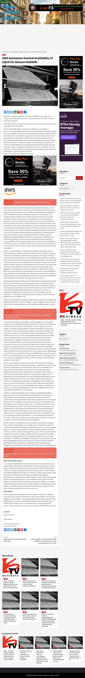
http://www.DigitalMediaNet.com (68, 360)
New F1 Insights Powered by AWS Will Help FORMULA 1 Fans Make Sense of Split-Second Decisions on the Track (44, 540)
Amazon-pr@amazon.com (11, 524)
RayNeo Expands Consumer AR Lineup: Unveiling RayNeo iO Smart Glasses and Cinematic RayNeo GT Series (10, 618)
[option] (71, 312)
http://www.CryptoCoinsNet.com (68, 369)
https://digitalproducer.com (67, 355)
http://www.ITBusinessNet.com (68, 350)
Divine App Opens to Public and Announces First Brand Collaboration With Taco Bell (69, 271)
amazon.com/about (32, 506)
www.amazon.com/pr (10, 526)
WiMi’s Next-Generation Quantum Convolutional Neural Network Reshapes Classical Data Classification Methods (49, 584)
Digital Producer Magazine (11, 12)
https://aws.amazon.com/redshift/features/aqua (18, 154)
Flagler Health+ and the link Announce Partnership (14, 539)
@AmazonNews (51, 506)
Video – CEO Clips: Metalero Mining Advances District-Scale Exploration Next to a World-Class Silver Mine (10, 584)
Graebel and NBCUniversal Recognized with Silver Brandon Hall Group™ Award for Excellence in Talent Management (71, 253)
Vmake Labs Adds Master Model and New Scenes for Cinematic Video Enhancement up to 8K (30, 616)
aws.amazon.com (32, 488)
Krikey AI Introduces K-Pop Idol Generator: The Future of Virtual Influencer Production (30, 583)
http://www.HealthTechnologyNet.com (70, 365)
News (4, 54)
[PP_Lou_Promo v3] (30, 170)
